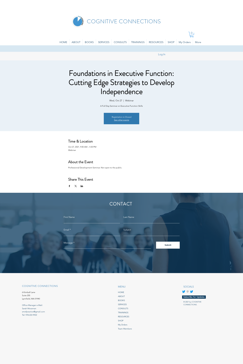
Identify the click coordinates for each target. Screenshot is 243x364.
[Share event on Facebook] (69, 186)
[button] (191, 34)
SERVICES (122, 304)
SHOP (120, 320)
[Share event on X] (75, 186)
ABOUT (121, 296)
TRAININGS (123, 312)
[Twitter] (183, 291)
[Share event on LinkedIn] (82, 186)
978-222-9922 (31, 315)
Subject (127, 230)
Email (66, 230)
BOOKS (121, 300)
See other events (121, 120)
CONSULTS (123, 308)
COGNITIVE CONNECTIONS (124, 21)
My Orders (122, 324)
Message (68, 243)
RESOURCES (123, 316)
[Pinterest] (187, 291)
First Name (69, 217)
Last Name (128, 217)
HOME (121, 292)
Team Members (125, 329)
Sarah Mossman (29, 308)
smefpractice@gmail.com (33, 311)
